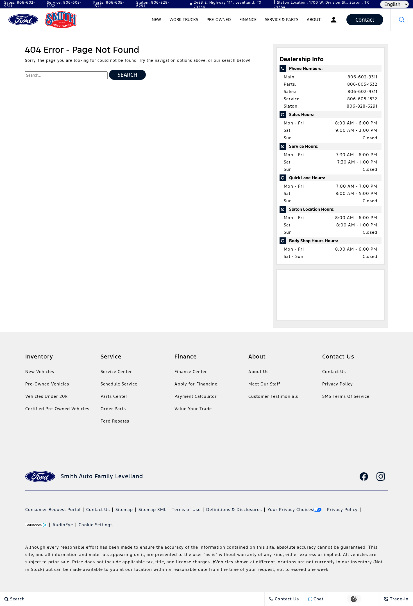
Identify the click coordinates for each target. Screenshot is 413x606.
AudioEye (63, 524)
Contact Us (334, 371)
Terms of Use (186, 509)
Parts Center (114, 396)
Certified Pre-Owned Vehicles (57, 408)
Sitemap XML (152, 509)
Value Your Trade (193, 408)
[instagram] (381, 476)
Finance (248, 19)
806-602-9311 (362, 77)
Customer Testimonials (273, 396)
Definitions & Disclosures (234, 509)
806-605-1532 (362, 84)
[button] (402, 19)
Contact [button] (364, 19)
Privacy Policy (337, 384)
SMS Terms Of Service (345, 396)
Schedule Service (119, 384)
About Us (258, 371)
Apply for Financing (196, 384)
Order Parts (113, 408)
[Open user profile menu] (333, 19)
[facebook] (364, 476)
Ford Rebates (115, 421)
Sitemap (124, 509)
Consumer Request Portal (53, 509)
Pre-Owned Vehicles (47, 384)
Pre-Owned (218, 19)
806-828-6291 (362, 106)
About (314, 19)
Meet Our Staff (264, 384)
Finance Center (190, 371)
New (156, 19)
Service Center (116, 371)
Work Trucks (183, 19)
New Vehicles (39, 371)
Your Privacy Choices (290, 509)
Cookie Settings (96, 524)
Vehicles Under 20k (46, 396)
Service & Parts (281, 19)
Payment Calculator (195, 396)
